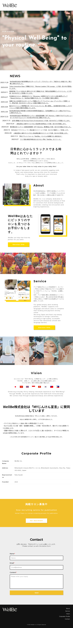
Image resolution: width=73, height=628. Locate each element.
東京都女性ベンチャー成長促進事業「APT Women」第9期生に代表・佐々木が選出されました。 (41, 127)
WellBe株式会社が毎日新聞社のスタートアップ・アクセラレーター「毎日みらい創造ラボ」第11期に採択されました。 (41, 82)
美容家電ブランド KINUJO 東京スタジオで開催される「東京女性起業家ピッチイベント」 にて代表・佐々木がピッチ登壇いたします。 (40, 92)
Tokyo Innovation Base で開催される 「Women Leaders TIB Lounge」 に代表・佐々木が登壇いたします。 (40, 87)
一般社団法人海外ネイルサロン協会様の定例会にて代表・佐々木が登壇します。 (41, 124)
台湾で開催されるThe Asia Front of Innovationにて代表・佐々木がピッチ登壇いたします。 (41, 121)
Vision (68, 614)
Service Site (19, 244)
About (68, 608)
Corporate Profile (64, 616)
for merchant (36, 520)
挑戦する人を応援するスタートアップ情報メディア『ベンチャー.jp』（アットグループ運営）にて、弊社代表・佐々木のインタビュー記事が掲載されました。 (39, 102)
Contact (67, 619)
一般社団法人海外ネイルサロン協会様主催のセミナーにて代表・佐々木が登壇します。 (40, 133)
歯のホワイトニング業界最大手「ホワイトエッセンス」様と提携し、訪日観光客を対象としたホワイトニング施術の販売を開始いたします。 (40, 107)
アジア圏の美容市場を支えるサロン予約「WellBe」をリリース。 (41, 139)
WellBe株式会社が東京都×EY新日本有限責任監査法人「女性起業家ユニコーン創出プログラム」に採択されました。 (40, 112)
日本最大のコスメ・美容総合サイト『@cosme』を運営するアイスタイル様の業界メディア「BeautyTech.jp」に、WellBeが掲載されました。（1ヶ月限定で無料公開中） (38, 97)
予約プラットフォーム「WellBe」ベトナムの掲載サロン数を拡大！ (40, 136)
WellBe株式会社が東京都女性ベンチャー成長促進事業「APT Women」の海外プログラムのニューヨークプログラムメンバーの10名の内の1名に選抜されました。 (41, 117)
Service (67, 611)
